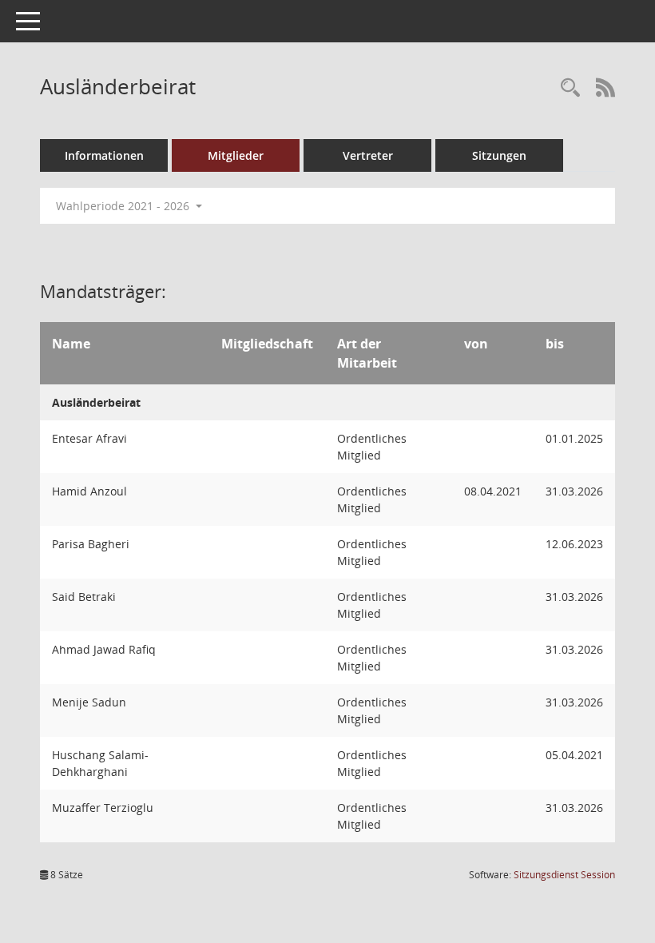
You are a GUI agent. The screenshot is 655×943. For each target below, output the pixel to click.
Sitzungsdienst (564, 874)
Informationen (104, 155)
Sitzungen (499, 155)
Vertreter (368, 155)
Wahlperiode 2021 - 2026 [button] (124, 205)
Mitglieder (236, 155)
